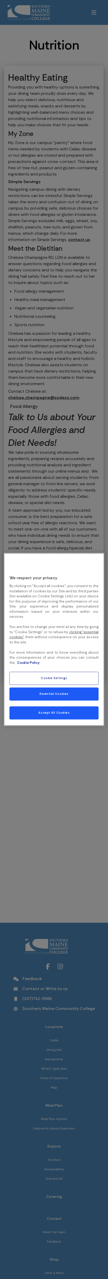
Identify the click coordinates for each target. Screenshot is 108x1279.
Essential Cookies (54, 694)
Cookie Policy (28, 662)
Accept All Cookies (53, 713)
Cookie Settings (54, 678)
